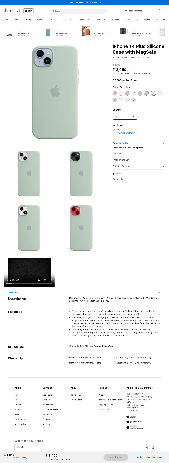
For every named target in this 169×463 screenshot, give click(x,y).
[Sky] (127, 100)
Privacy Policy (105, 395)
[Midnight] (140, 93)
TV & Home (20, 419)
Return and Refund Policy (110, 400)
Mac (16, 395)
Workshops (48, 405)
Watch (18, 410)
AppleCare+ (48, 395)
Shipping (128, 73)
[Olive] (115, 100)
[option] (21, 31)
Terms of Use (104, 410)
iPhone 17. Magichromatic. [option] (84, 2)
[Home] (12, 10)
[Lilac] (134, 93)
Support (46, 424)
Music (17, 414)
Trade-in (46, 419)
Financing (117, 153)
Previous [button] (5, 2)
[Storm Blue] (146, 93)
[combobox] (79, 11)
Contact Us (76, 395)
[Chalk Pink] (121, 93)
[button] (6, 20)
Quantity (117, 110)
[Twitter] (118, 180)
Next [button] (163, 2)
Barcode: (132, 57)
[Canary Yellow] (121, 100)
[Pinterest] (122, 180)
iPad (16, 400)
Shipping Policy (105, 405)
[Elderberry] (127, 93)
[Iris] (134, 100)
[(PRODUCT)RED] (115, 93)
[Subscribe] (55, 447)
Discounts (47, 414)
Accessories (20, 424)
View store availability (125, 133)
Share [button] (118, 174)
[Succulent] (153, 93)
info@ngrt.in (132, 408)
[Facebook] (114, 180)
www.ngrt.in (132, 410)
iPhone (18, 405)
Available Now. (96, 2)
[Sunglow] (160, 93)
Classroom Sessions (52, 410)
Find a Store (76, 400)
